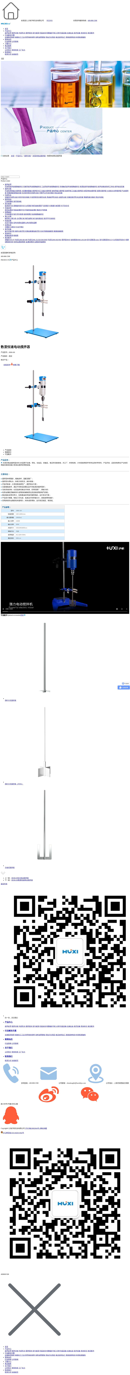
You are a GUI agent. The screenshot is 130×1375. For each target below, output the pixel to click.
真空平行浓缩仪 (49, 218)
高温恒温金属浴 (31, 210)
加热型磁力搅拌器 (58, 191)
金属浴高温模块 (40, 242)
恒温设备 (63, 33)
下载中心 (8, 43)
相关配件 (91, 33)
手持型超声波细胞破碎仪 (14, 186)
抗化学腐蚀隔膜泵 (46, 231)
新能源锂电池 (71, 37)
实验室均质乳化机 (11, 197)
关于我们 (8, 48)
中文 (48, 20)
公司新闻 (15, 41)
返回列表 (4, 884)
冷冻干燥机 (9, 223)
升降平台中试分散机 (46, 193)
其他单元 (84, 33)
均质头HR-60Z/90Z (54, 240)
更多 (22, 615)
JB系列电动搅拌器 (39, 156)
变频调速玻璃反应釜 (14, 193)
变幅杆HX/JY (9, 240)
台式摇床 (28, 206)
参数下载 (16, 365)
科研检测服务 (81, 37)
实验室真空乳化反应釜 (75, 197)
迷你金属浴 (9, 210)
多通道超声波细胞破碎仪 (89, 186)
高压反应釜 (58, 193)
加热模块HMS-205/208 (79, 240)
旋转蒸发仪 (39, 218)
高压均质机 (99, 197)
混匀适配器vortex (93, 240)
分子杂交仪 (65, 206)
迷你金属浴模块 (19, 242)
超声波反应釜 (119, 186)
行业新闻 (8, 41)
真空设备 (77, 33)
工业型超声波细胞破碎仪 (50, 186)
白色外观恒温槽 (31, 223)
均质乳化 (22, 33)
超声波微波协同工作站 (106, 186)
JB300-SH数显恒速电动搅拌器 (22, 880)
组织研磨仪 (28, 214)
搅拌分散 (15, 33)
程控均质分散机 (24, 197)
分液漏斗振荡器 (55, 206)
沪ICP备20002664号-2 (32, 1128)
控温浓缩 (42, 33)
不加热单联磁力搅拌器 (13, 191)
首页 (6, 29)
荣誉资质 (15, 50)
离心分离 (56, 33)
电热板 (44, 210)
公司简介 (8, 50)
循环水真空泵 (20, 231)
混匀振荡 (35, 33)
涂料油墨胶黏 (40, 37)
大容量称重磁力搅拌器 (30, 191)
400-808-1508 (92, 20)
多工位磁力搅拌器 (44, 191)
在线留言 (15, 54)
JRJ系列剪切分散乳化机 (30, 193)
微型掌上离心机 (10, 218)
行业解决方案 (10, 35)
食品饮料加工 (60, 37)
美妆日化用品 (50, 37)
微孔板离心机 (30, 218)
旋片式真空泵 (10, 231)
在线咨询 (7, 365)
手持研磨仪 (9, 214)
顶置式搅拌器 (102, 191)
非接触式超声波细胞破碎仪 (69, 186)
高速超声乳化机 (52, 197)
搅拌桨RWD (66, 240)
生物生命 (70, 33)
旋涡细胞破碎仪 (37, 214)
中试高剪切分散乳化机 (38, 197)
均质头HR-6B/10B (21, 240)
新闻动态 (8, 39)
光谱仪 (12, 227)
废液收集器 (9, 235)
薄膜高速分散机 (89, 197)
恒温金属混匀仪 (19, 210)
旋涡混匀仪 (9, 206)
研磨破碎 (49, 33)
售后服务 (8, 46)
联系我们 (8, 52)
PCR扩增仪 (19, 227)
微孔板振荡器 (37, 206)
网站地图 (43, 1128)
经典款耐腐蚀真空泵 (32, 231)
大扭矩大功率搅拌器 (114, 191)
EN (51, 20)
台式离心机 (21, 218)
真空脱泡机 (17, 201)
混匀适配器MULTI (106, 240)
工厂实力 (22, 50)
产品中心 (8, 31)
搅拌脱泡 (29, 33)
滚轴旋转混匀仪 (19, 206)
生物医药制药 (10, 37)
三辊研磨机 (9, 201)
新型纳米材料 (30, 37)
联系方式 (8, 54)
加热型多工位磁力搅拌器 (74, 191)
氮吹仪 (39, 210)
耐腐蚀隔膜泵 (58, 231)
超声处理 (8, 33)
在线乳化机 (62, 197)
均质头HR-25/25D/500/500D (37, 240)
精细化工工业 (20, 37)
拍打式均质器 (18, 214)
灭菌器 (7, 227)
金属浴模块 (30, 242)
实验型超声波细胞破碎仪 (32, 186)
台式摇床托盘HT (119, 240)
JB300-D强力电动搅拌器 (20, 878)
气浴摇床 (45, 206)
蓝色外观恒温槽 (19, 223)
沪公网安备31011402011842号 (13, 1133)
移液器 (15, 235)
